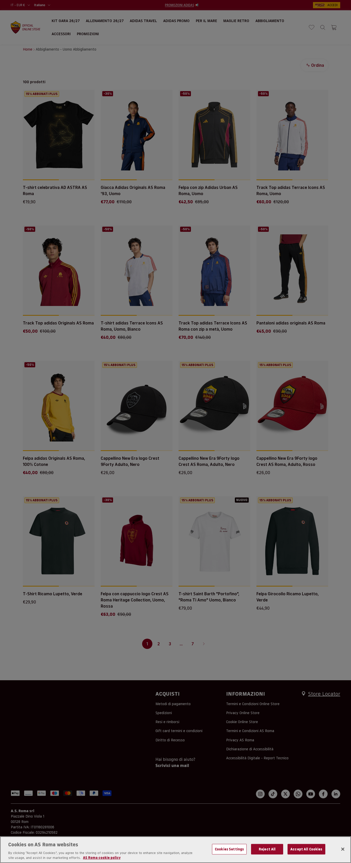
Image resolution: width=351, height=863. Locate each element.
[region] (175, 849)
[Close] (342, 849)
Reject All (267, 849)
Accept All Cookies (306, 849)
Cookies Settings (229, 849)
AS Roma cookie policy (102, 858)
